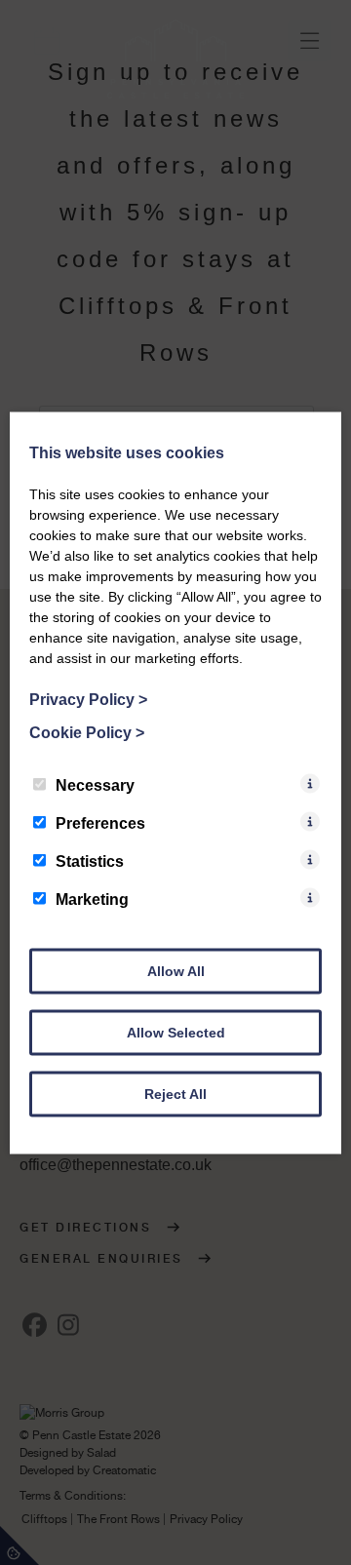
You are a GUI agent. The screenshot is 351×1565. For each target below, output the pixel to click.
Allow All (176, 970)
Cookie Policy (86, 732)
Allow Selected (176, 1031)
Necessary (95, 784)
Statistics (90, 860)
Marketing (92, 898)
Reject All (175, 1093)
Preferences (100, 822)
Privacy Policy (88, 698)
